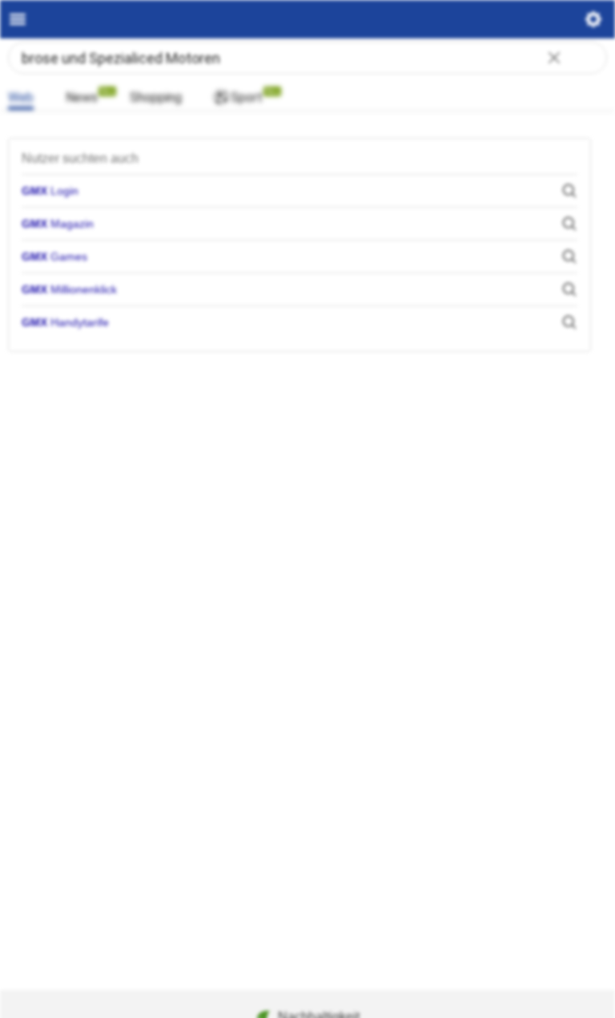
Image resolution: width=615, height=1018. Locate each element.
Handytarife (65, 322)
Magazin (58, 223)
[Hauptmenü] (18, 19)
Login (50, 190)
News (82, 97)
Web (21, 97)
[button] (554, 59)
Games (54, 256)
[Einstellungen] (593, 23)
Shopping (156, 97)
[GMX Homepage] (308, 19)
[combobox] (307, 58)
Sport (247, 97)
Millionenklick (69, 289)
